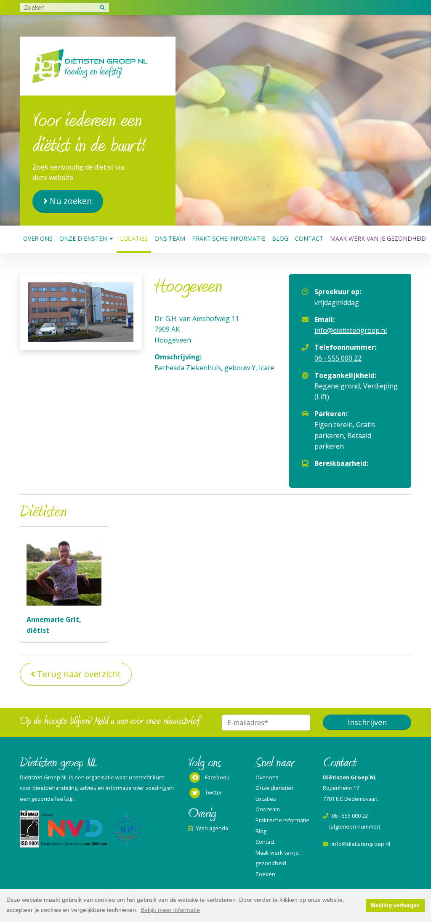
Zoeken (265, 874)
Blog (280, 238)
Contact (309, 238)
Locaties (134, 238)
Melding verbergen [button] (395, 906)
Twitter (213, 792)
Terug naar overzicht (79, 674)
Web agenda (212, 828)
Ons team (169, 238)
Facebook (217, 777)
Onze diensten (83, 238)
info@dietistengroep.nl (350, 330)
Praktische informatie (228, 238)
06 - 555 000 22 (338, 358)
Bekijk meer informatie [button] (170, 909)
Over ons (38, 238)
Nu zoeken (71, 201)
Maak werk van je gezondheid (378, 238)
